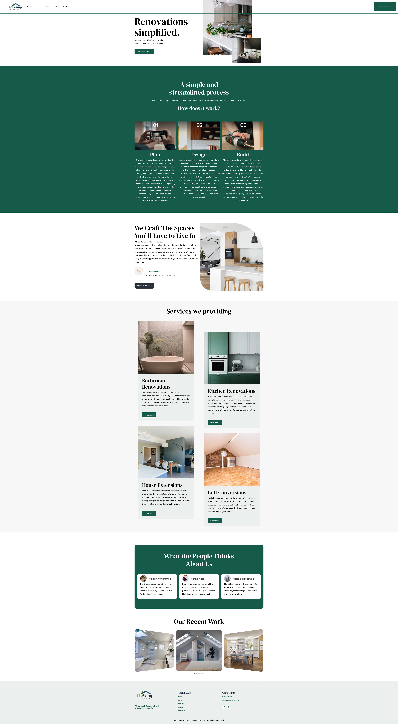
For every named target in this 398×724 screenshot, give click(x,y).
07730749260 (227, 697)
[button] (144, 51)
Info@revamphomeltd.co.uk (230, 700)
